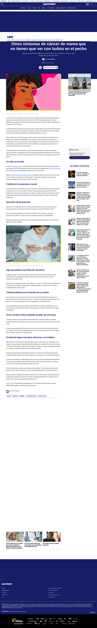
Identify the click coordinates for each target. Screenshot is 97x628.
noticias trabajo (60, 8)
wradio (46, 621)
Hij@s (45, 40)
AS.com (65, 619)
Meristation (72, 623)
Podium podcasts (45, 623)
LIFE (39, 8)
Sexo (61, 40)
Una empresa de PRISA (17, 620)
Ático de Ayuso (39, 1)
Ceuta (9, 1)
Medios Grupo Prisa (17, 624)
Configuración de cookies (55, 588)
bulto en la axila (55, 168)
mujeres (21, 396)
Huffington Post (33, 621)
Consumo (18, 40)
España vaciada (80, 1)
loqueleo (64, 623)
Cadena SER (60, 619)
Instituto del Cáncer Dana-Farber (22, 175)
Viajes (22, 40)
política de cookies (53, 590)
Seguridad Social (89, 1)
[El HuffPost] (49, 4)
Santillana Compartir (53, 619)
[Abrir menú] (2, 4)
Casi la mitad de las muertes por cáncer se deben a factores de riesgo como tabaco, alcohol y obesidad (14, 546)
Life (10, 37)
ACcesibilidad (51, 597)
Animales (13, 40)
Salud (8, 40)
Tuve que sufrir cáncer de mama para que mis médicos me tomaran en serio (33, 545)
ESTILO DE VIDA (40, 40)
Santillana (45, 619)
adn (69, 619)
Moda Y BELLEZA (56, 40)
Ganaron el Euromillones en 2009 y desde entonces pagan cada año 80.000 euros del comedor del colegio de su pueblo (83, 221)
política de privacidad (53, 594)
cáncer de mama (31, 396)
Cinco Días (51, 621)
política (23, 8)
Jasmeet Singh (17, 166)
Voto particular (25, 1)
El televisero (50, 8)
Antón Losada (73, 1)
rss (2, 597)
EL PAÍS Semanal (63, 621)
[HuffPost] (7, 583)
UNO (42, 621)
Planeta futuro (69, 621)
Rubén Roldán (47, 1)
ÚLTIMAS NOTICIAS (71, 8)
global (29, 8)
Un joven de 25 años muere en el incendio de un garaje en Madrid (82, 174)
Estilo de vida (42, 396)
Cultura (50, 40)
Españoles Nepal (55, 1)
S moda (58, 623)
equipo (3, 588)
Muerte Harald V (64, 1)
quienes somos (5, 590)
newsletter (5, 594)
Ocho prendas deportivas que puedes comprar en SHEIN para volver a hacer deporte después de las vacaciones (79, 93)
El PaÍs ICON (52, 623)
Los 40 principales (38, 619)
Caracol (75, 619)
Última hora (87, 4)
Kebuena (74, 621)
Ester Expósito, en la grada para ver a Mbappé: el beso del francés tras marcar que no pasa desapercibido (83, 247)
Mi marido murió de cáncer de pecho (51, 544)
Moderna (38, 623)
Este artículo (10, 383)
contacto (4, 592)
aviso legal (51, 592)
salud (8, 396)
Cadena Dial (57, 621)
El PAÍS (31, 619)
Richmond (30, 623)
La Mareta (32, 1)
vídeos (43, 8)
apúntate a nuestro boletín (79, 157)
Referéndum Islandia (16, 1)
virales (35, 8)
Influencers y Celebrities (31, 40)
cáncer (15, 396)
